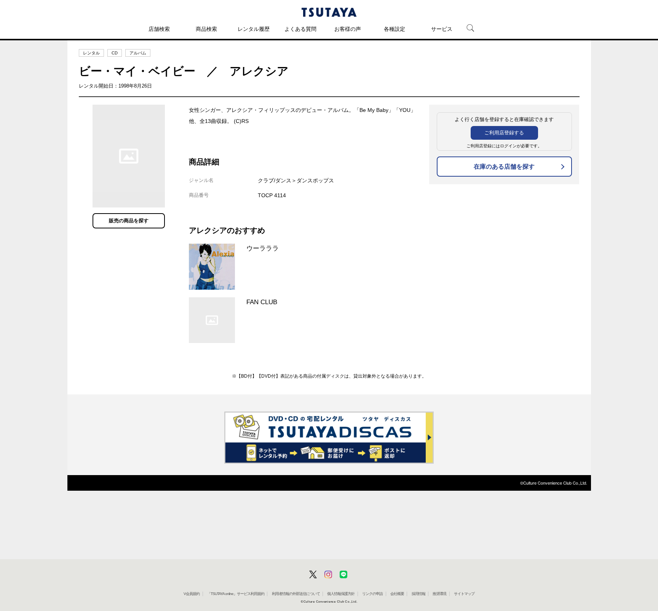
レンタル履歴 (254, 29)
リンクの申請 (372, 594)
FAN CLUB (261, 302)
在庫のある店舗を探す (504, 166)
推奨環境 (439, 594)
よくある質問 (300, 29)
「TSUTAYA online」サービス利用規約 (235, 594)
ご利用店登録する (504, 133)
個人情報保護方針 (341, 594)
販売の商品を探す (129, 220)
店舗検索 (159, 29)
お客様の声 (347, 29)
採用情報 (418, 594)
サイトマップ (464, 594)
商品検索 (206, 29)
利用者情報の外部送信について (296, 594)
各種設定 (394, 29)
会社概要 (397, 594)
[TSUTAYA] (329, 12)
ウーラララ (262, 248)
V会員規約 (192, 594)
